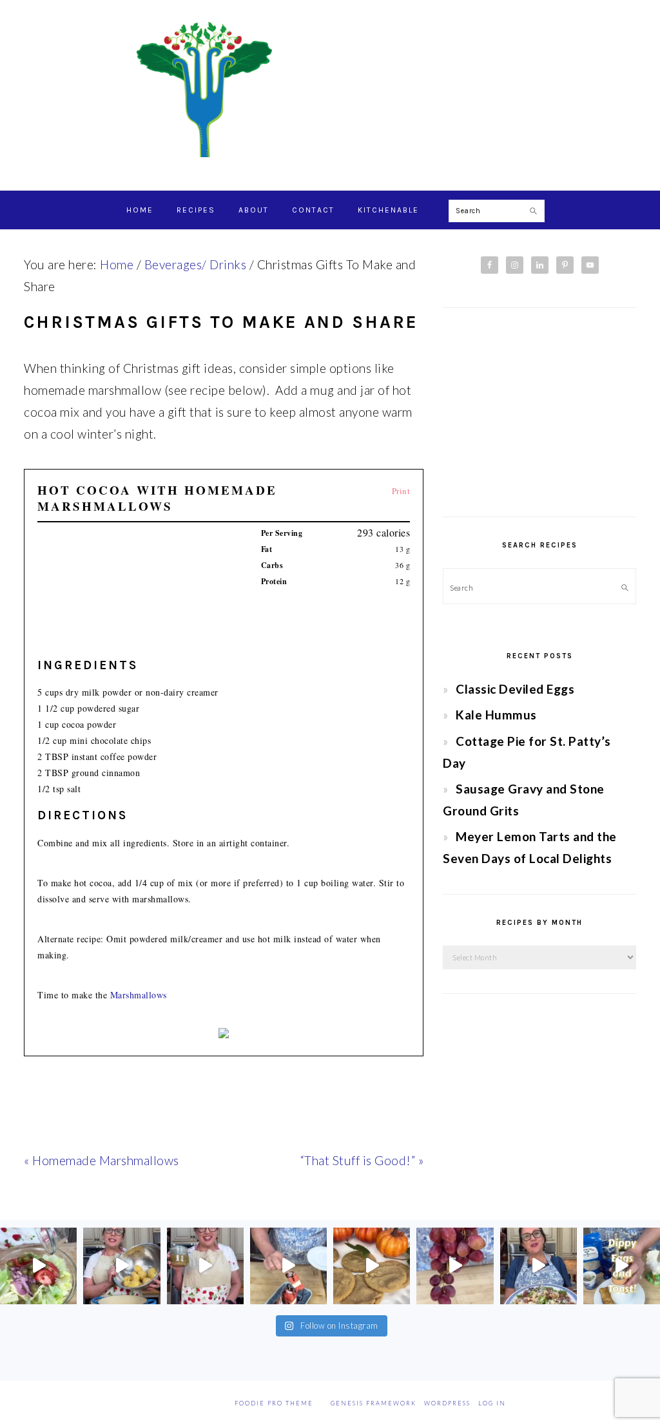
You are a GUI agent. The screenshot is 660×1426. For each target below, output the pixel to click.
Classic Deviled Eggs (515, 688)
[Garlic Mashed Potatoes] (121, 1266)
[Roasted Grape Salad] (538, 1266)
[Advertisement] (539, 412)
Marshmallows (138, 995)
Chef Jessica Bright (330, 89)
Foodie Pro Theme (274, 1403)
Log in (492, 1403)
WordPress (447, 1403)
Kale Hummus (496, 714)
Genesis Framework (373, 1403)
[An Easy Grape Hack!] (454, 1266)
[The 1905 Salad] (38, 1266)
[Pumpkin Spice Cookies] (371, 1266)
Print (401, 491)
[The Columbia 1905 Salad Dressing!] (205, 1266)
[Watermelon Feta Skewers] (288, 1266)
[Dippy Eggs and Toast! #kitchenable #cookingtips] (621, 1266)
